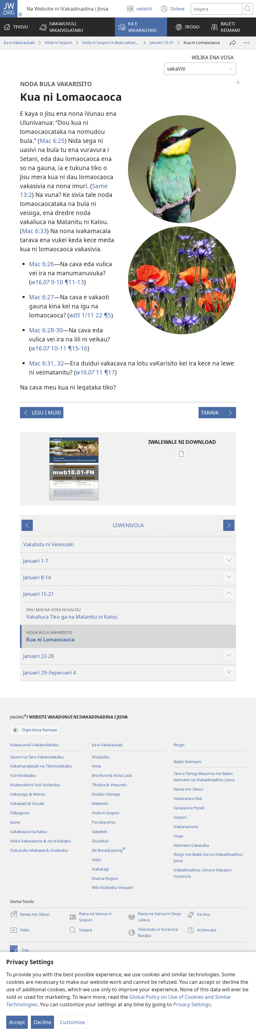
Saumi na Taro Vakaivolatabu (37, 757)
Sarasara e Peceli (189, 808)
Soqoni (180, 817)
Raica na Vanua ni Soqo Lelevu (154, 917)
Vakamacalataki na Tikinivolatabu (41, 766)
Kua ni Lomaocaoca (50, 636)
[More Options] (246, 43)
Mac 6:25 (52, 140)
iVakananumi (186, 826)
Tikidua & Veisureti (109, 784)
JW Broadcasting (108, 850)
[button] (73, 27)
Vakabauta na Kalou (28, 831)
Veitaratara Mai (188, 798)
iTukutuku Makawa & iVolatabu (39, 850)
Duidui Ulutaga (106, 794)
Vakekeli (99, 831)
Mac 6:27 (41, 297)
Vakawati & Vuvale (27, 803)
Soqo (178, 836)
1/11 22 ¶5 (90, 315)
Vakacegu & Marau (27, 794)
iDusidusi (100, 841)
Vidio (96, 859)
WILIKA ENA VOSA (213, 57)
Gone (15, 822)
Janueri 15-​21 (162, 42)
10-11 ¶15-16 (59, 348)
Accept (17, 1022)
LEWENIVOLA (128, 525)
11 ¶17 (95, 372)
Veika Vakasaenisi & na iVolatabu (40, 841)
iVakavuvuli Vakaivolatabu (34, 745)
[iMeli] (233, 43)
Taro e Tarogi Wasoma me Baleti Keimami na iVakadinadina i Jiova (204, 776)
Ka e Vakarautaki (19, 42)
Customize (72, 1022)
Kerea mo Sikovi (188, 789)
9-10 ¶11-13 (57, 282)
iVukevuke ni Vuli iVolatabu (35, 784)
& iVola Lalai (112, 775)
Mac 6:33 (34, 231)
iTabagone (19, 813)
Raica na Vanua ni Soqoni (90, 917)
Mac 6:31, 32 (46, 363)
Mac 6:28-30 (46, 330)
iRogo (179, 745)
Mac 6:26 (41, 264)
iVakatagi (100, 869)
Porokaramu (103, 822)
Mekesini (100, 803)
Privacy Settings (192, 1004)
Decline (42, 1022)
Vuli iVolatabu (23, 775)
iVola (96, 766)
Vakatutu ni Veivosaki (48, 544)
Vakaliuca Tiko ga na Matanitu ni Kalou (71, 613)
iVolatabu (101, 757)
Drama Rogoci (105, 878)
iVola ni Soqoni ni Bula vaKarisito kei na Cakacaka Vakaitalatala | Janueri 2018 (111, 42)
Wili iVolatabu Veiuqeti (112, 887)
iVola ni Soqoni (58, 42)
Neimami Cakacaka (191, 845)
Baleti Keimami (187, 761)
